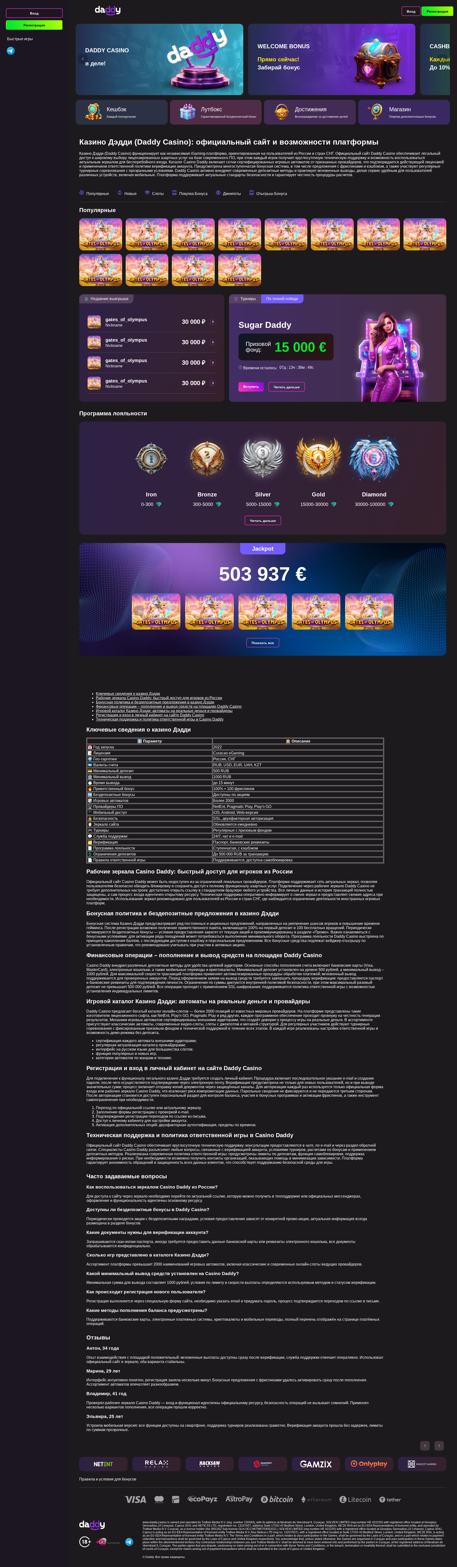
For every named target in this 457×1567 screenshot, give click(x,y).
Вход (34, 13)
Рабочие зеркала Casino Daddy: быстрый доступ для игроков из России (159, 698)
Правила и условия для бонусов (107, 1479)
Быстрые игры (20, 39)
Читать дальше (287, 387)
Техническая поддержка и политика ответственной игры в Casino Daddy (160, 719)
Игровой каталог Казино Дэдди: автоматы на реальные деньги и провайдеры (164, 711)
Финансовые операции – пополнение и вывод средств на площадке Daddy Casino (169, 706)
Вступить (251, 386)
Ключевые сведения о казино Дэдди (128, 694)
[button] (83, 59)
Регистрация (34, 25)
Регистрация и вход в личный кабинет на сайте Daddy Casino (150, 715)
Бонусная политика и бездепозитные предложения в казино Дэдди (155, 702)
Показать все (263, 643)
